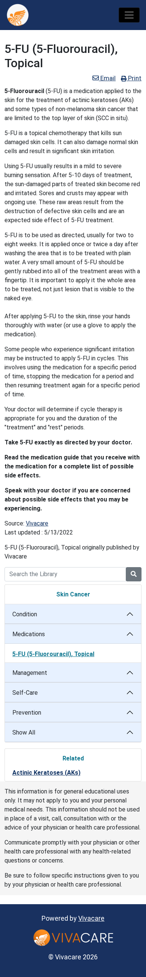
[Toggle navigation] (129, 15)
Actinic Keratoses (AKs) (46, 772)
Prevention (26, 712)
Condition (24, 614)
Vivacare (37, 523)
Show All (23, 732)
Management (29, 672)
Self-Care (25, 692)
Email (107, 78)
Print (134, 78)
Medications (28, 634)
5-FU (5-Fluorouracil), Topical (53, 654)
